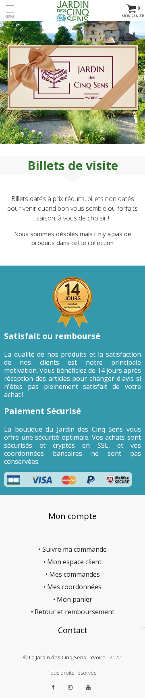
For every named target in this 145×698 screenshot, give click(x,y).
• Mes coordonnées (73, 586)
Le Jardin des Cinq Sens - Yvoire (67, 657)
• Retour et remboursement (72, 611)
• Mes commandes (73, 574)
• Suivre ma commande (73, 549)
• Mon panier (72, 599)
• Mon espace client (73, 561)
